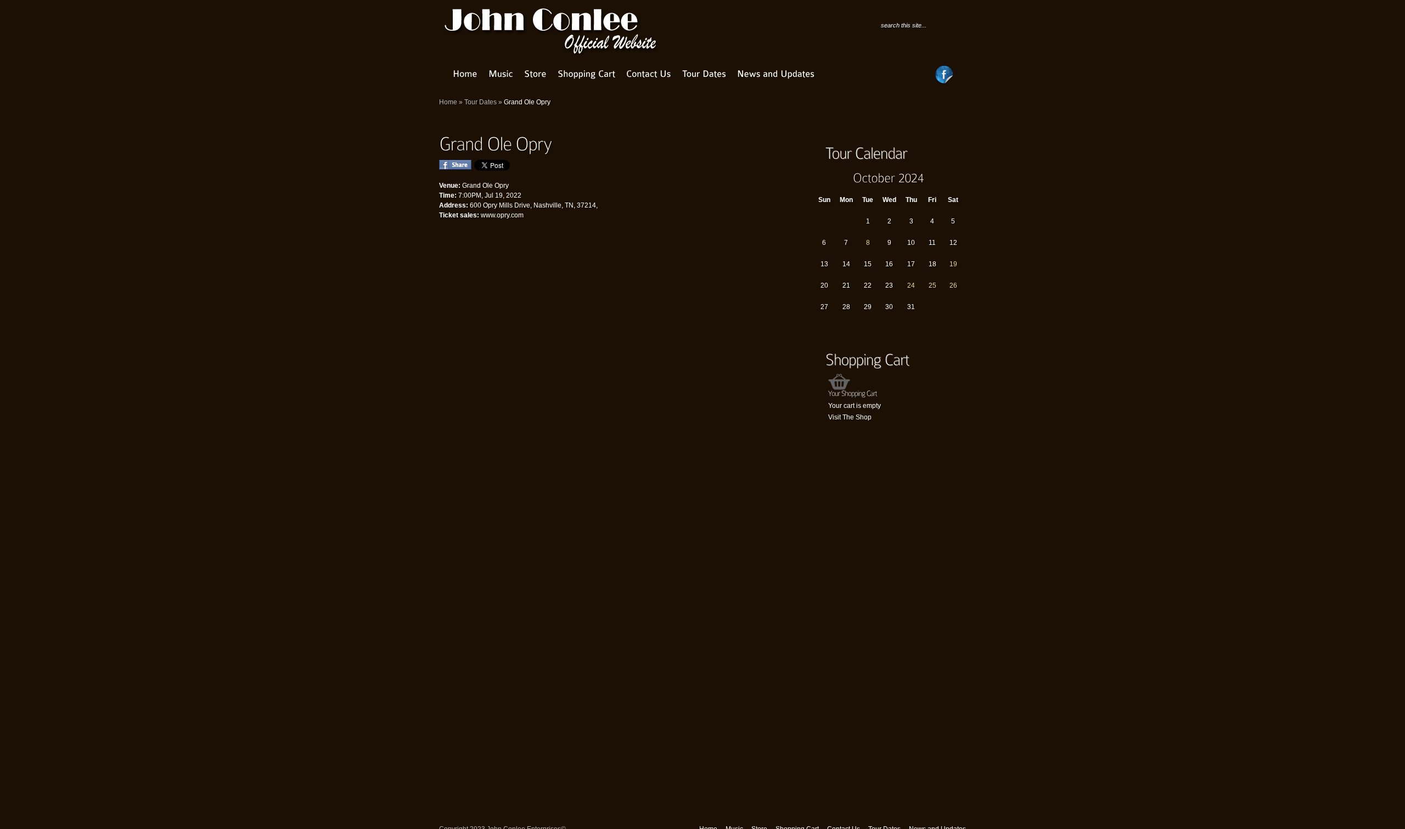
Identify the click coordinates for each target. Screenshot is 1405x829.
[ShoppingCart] (586, 74)
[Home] (465, 74)
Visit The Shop (850, 417)
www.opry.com (502, 215)
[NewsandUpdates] (776, 74)
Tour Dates (480, 102)
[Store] (535, 74)
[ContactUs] (649, 74)
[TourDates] (704, 74)
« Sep (820, 177)
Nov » (956, 177)
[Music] (501, 74)
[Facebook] (944, 82)
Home (448, 102)
